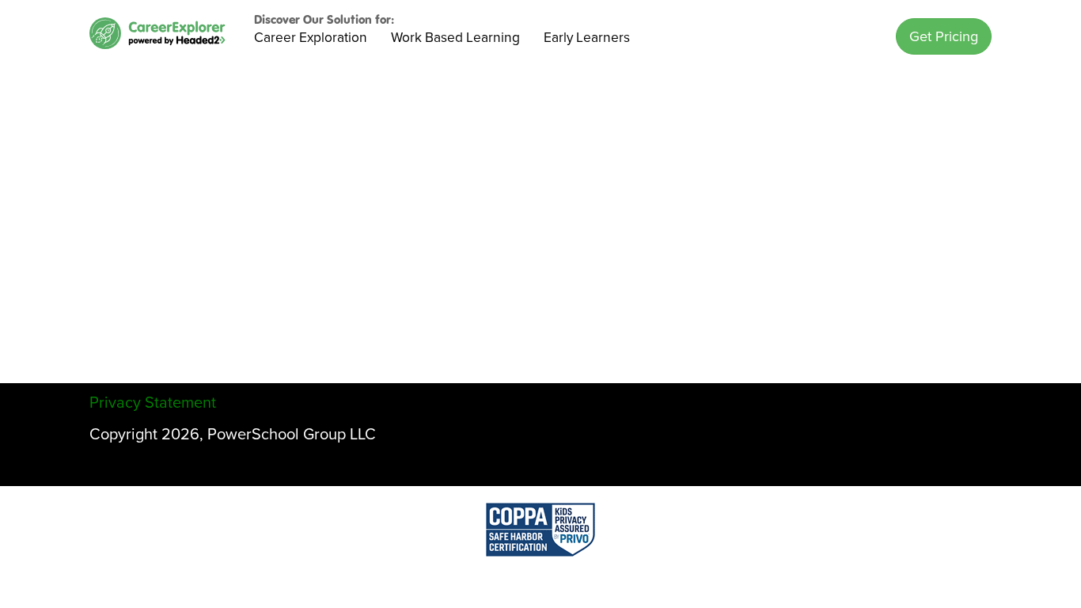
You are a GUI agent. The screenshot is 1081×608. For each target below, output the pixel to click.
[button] (943, 36)
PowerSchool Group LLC (291, 434)
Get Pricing (943, 36)
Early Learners (587, 37)
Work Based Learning (455, 37)
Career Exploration (310, 37)
